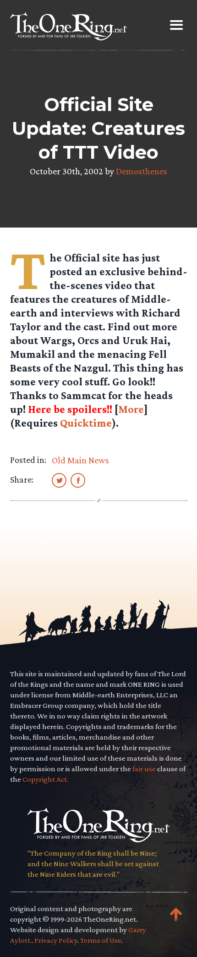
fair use (144, 768)
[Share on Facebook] (78, 480)
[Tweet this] (59, 480)
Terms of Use (100, 940)
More (131, 409)
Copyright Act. (45, 779)
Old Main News (80, 460)
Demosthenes (141, 171)
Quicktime (86, 423)
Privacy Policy (55, 940)
